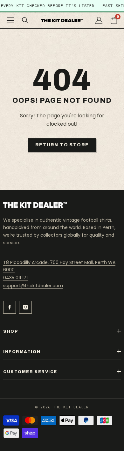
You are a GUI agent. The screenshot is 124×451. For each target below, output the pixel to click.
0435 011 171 (15, 277)
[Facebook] (9, 307)
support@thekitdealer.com (33, 285)
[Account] (99, 20)
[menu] (10, 20)
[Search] (25, 20)
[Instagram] (25, 307)
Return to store (62, 144)
